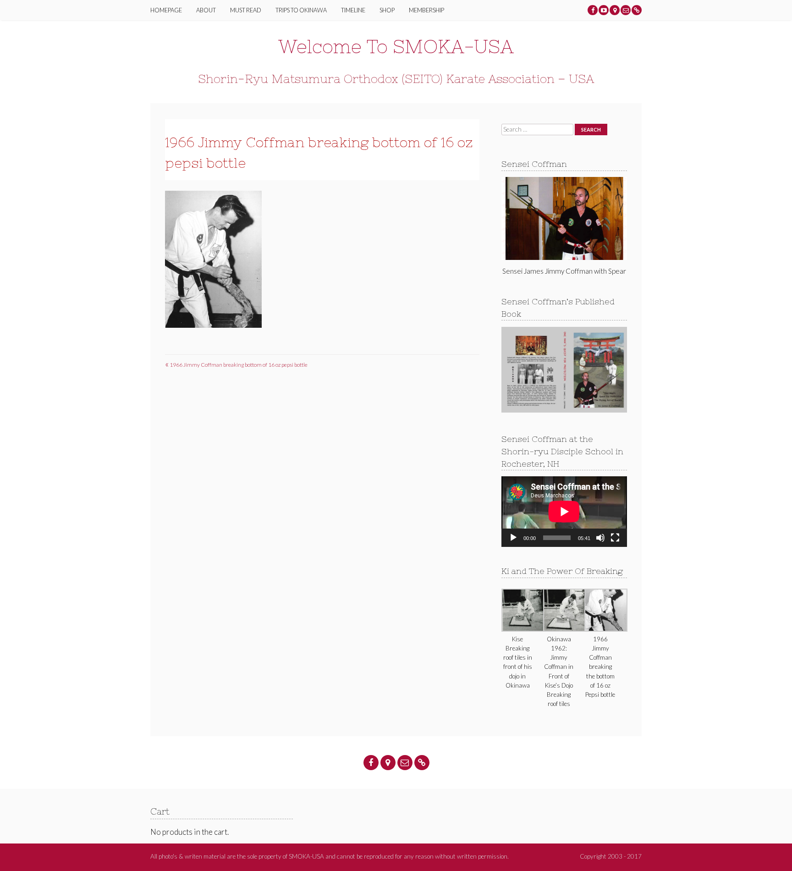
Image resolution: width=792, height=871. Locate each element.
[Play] (513, 537)
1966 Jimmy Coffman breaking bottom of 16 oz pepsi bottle (236, 364)
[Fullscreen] (615, 537)
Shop (387, 10)
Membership (426, 10)
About (206, 10)
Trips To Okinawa (301, 10)
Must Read (245, 10)
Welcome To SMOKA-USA (396, 46)
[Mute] (600, 537)
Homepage (166, 10)
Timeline (353, 10)
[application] (564, 511)
